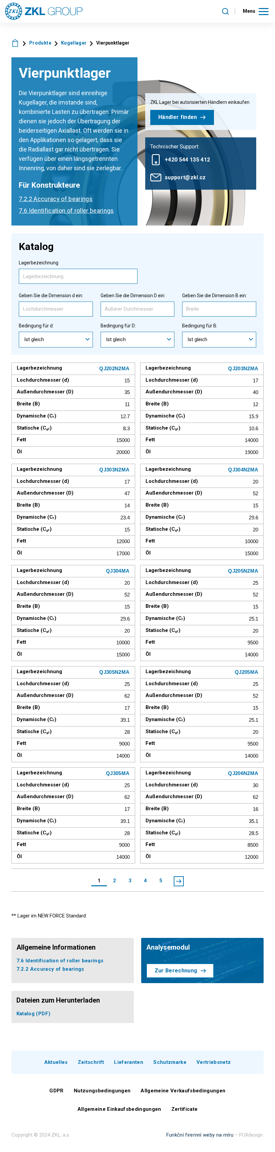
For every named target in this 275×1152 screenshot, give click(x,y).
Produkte (40, 43)
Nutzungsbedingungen (102, 1091)
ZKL (15, 43)
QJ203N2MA (243, 368)
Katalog (33, 1014)
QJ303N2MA (114, 469)
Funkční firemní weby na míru (200, 1135)
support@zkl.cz (185, 177)
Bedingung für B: (199, 325)
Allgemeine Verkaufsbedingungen (183, 1091)
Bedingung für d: (36, 325)
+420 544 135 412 (187, 159)
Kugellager (74, 43)
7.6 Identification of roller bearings (66, 210)
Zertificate (184, 1109)
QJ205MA (246, 672)
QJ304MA (117, 571)
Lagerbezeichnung (38, 262)
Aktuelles (56, 1062)
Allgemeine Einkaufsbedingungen (119, 1109)
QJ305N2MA (114, 672)
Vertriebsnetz (214, 1062)
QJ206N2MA (243, 773)
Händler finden (177, 117)
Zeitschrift (91, 1062)
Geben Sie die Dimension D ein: (133, 295)
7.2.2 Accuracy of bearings (56, 198)
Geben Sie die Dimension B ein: (214, 295)
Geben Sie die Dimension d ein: (51, 295)
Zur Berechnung (176, 970)
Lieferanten (128, 1062)
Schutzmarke (169, 1062)
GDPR (56, 1091)
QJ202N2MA (114, 368)
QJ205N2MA (243, 571)
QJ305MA (117, 773)
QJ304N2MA (243, 469)
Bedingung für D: (118, 325)
